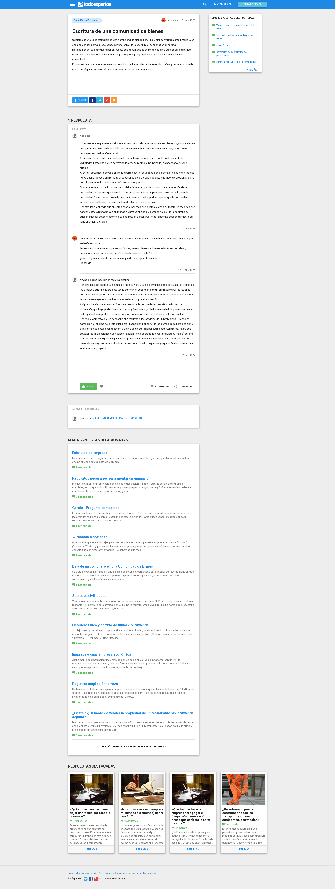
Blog (101, 873)
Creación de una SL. (226, 45)
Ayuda (94, 873)
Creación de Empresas (86, 20)
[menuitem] (92, 100)
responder (101, 418)
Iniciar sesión (223, 4)
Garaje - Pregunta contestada (96, 508)
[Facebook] (90, 878)
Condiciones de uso (125, 873)
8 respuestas (84, 735)
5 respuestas (84, 702)
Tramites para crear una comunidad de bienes (235, 27)
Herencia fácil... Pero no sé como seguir (236, 62)
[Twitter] (85, 878)
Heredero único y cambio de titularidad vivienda (110, 625)
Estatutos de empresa (89, 453)
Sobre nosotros (82, 873)
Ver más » (252, 69)
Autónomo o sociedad (90, 537)
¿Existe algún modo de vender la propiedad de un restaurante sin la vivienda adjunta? (133, 715)
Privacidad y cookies (146, 873)
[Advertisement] (133, 82)
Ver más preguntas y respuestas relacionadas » (133, 746)
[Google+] (95, 878)
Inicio (70, 873)
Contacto (109, 873)
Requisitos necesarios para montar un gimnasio (110, 478)
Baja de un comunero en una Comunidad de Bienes (112, 566)
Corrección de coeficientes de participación (231, 54)
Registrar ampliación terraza (95, 684)
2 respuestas (84, 496)
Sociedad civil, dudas (89, 596)
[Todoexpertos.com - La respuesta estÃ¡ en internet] (95, 4)
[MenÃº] (72, 4)
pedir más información (126, 418)
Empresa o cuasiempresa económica (101, 654)
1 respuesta (84, 467)
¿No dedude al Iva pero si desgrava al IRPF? (235, 37)
